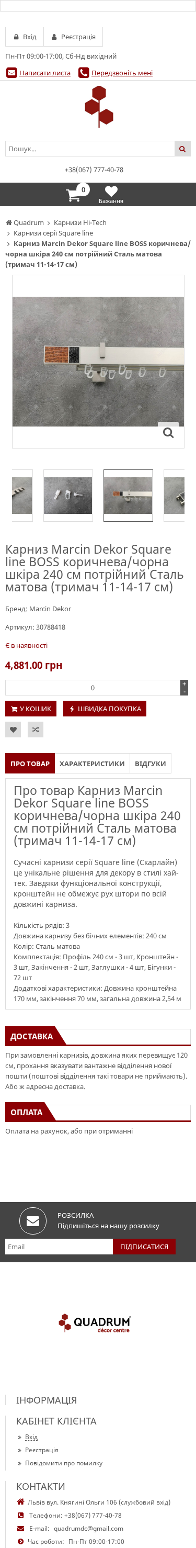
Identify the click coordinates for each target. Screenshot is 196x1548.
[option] (98, 361)
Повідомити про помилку (63, 1463)
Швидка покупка (109, 708)
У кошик (35, 708)
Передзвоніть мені (122, 72)
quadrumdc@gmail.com (88, 1528)
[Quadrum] (98, 107)
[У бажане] (13, 729)
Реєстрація (42, 1449)
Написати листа (45, 72)
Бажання (111, 201)
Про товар (30, 763)
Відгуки (150, 763)
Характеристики (92, 763)
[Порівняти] (35, 729)
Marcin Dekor (50, 608)
